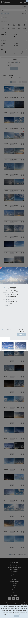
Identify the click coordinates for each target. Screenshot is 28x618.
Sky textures (13, 287)
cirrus (16, 301)
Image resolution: (6, 292)
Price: (8, 330)
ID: (9, 289)
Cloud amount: (7, 299)
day (11, 303)
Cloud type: (7, 301)
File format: (7, 294)
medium (12, 299)
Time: (8, 303)
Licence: (8, 296)
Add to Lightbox (21, 330)
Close (16, 616)
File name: (8, 290)
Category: (8, 287)
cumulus (12, 301)
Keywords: (7, 305)
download (21, 334)
